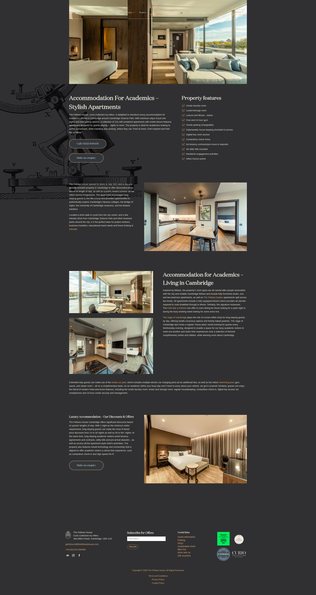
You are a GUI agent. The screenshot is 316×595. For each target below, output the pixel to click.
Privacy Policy (158, 579)
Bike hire (182, 549)
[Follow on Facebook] (82, 12)
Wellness (142, 12)
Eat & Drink (115, 12)
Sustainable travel (186, 546)
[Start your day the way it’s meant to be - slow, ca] (236, 513)
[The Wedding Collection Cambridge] (239, 538)
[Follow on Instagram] (77, 12)
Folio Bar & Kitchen (176, 308)
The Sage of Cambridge (175, 317)
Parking (181, 540)
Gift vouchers (184, 556)
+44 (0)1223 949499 (75, 549)
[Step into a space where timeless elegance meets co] (80, 513)
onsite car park (119, 382)
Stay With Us (99, 12)
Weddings (181, 12)
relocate (73, 229)
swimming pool (226, 382)
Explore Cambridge (197, 12)
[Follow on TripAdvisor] (71, 12)
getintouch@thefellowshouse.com (82, 544)
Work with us (184, 552)
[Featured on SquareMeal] (223, 554)
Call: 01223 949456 (88, 143)
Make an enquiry (86, 158)
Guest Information (186, 537)
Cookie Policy (158, 583)
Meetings (169, 12)
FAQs (180, 543)
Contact (212, 12)
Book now (237, 12)
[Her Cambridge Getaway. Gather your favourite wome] (111, 513)
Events (129, 12)
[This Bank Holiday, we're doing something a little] (173, 513)
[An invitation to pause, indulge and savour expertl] (142, 513)
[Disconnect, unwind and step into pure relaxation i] (205, 513)
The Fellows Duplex (213, 297)
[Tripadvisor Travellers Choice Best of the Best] (223, 538)
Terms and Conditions (158, 576)
